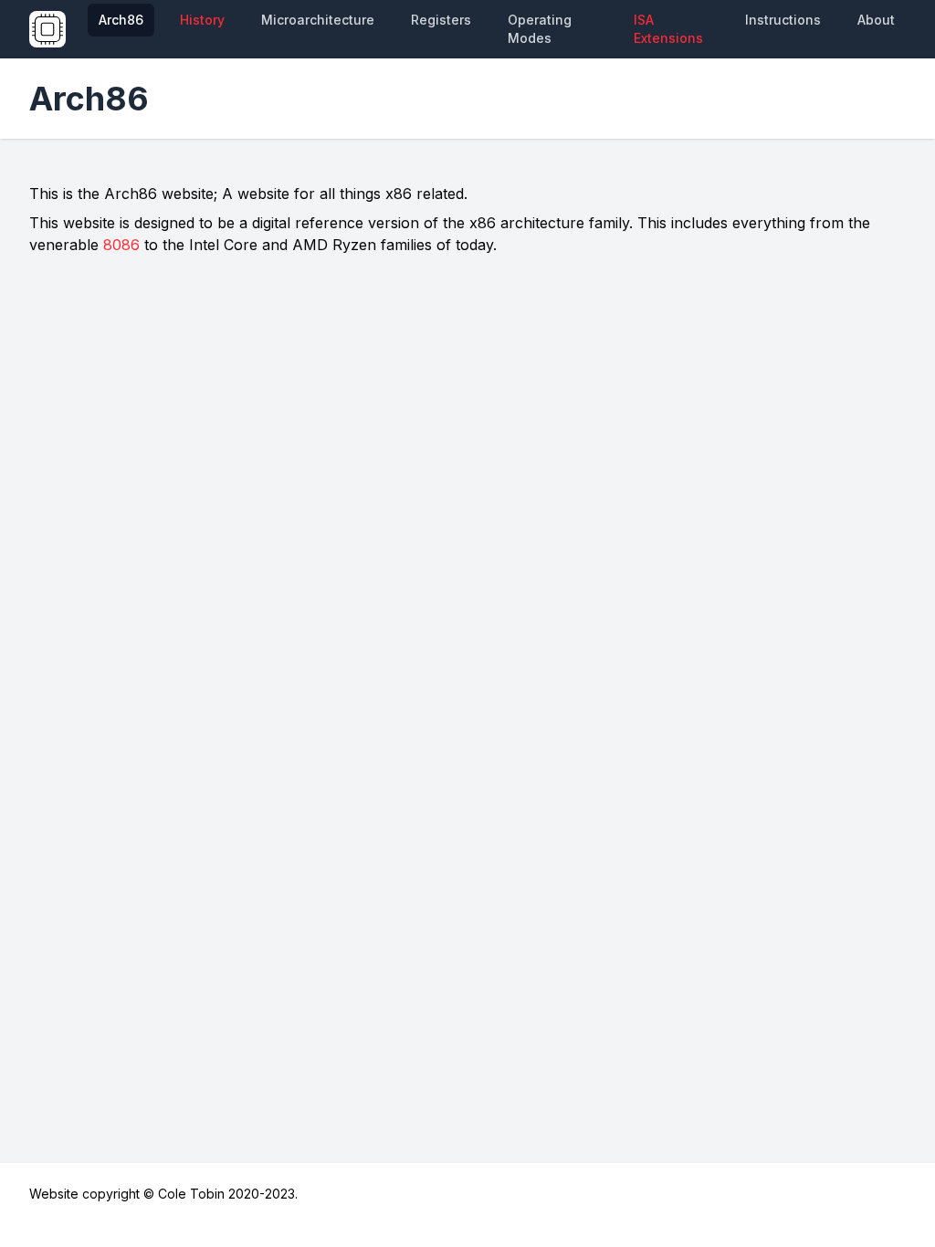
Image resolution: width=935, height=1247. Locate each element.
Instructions (783, 19)
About (876, 19)
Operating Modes (540, 29)
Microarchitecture (317, 19)
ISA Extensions (668, 29)
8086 (121, 245)
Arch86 (121, 19)
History (202, 19)
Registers (441, 19)
